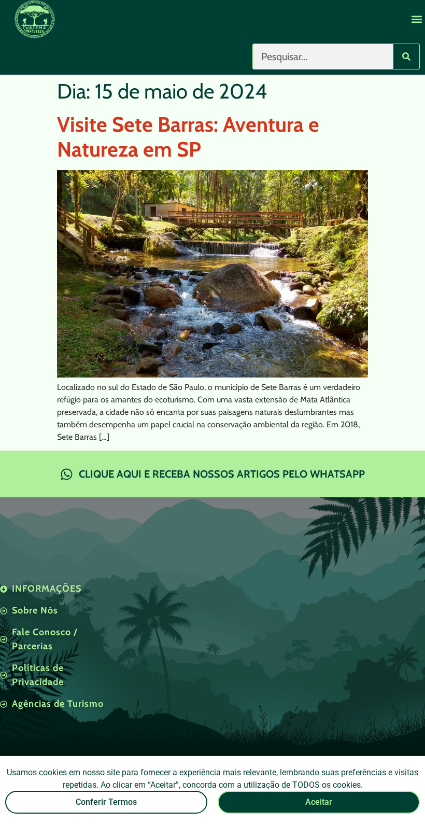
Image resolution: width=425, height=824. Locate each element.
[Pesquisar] (406, 56)
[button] (416, 18)
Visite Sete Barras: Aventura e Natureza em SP (188, 136)
